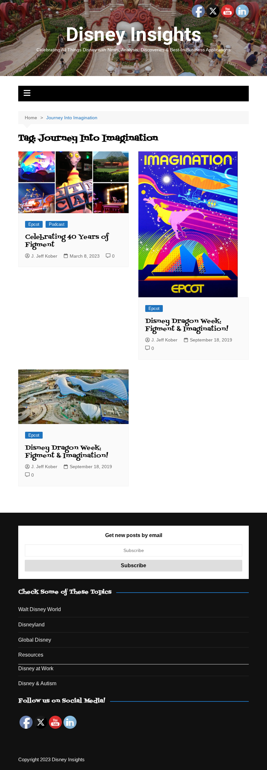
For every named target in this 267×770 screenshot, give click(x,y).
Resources (30, 655)
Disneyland (31, 624)
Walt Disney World (39, 609)
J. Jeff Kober (44, 256)
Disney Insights (133, 34)
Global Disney (34, 640)
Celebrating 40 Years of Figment (67, 241)
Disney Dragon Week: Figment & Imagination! (186, 325)
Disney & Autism (37, 683)
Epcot (33, 224)
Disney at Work (35, 668)
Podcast (56, 224)
